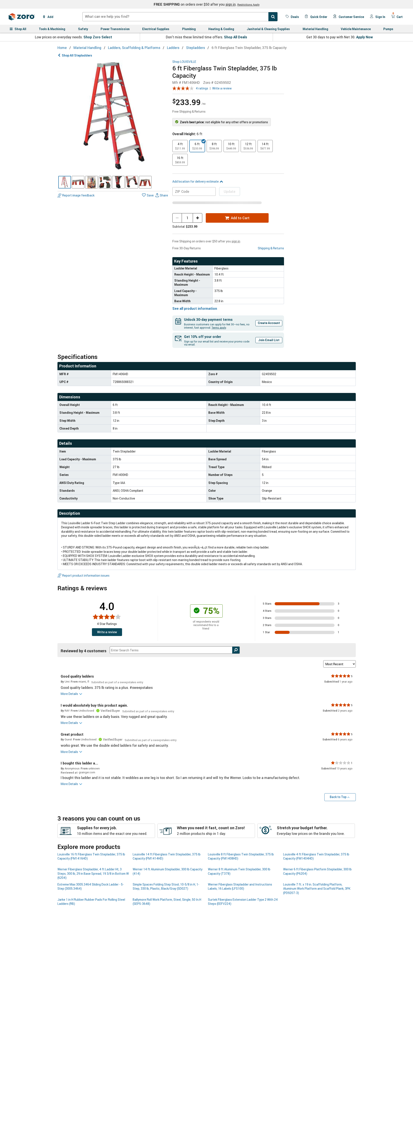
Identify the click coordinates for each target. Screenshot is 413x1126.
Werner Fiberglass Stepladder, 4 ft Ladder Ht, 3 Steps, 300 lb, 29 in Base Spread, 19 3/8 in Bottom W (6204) (93, 873)
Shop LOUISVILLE (184, 62)
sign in (230, 4)
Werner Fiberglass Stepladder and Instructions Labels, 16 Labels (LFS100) (240, 886)
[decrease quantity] (177, 218)
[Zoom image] (113, 116)
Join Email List (268, 340)
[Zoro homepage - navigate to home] (21, 17)
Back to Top (338, 797)
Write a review (222, 88)
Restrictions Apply (248, 4)
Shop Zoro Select (97, 37)
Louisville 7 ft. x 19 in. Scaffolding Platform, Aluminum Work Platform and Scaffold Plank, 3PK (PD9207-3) (317, 888)
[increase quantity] (197, 218)
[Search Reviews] (236, 650)
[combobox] (180, 16)
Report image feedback (78, 195)
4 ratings (202, 88)
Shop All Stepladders (77, 55)
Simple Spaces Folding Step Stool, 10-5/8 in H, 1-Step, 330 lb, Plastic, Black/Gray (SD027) (166, 886)
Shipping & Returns (271, 248)
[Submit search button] (273, 16)
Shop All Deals (235, 37)
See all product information (194, 308)
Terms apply (219, 327)
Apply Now (364, 37)
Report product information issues (85, 575)
